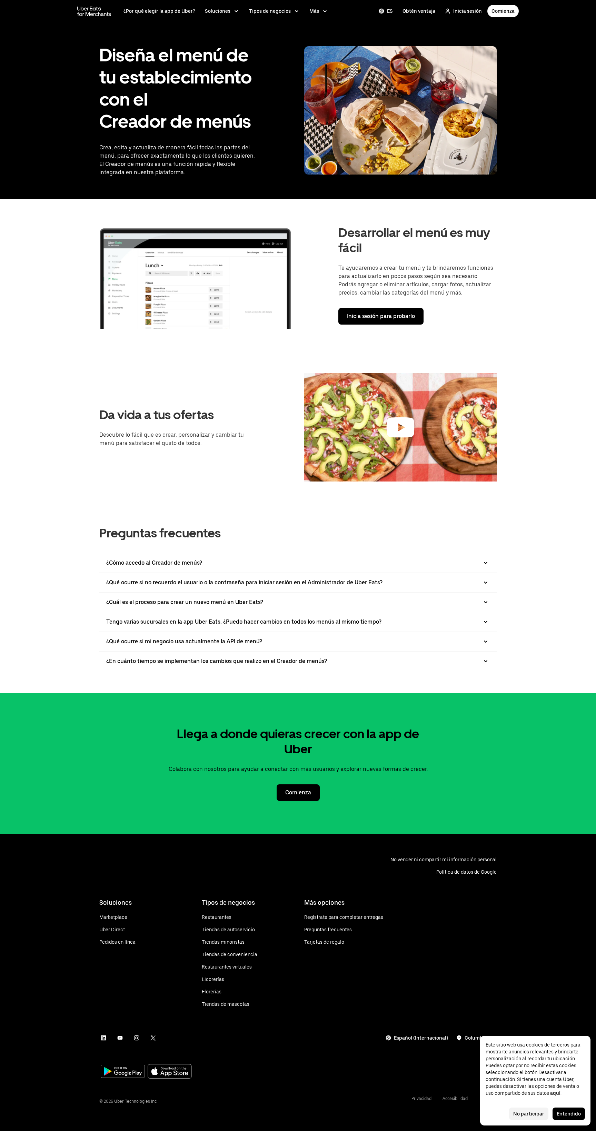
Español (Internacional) (421, 1038)
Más (314, 11)
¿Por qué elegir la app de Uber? (159, 11)
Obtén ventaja (419, 11)
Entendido (569, 1114)
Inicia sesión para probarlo (381, 316)
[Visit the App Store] (170, 1072)
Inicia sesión (467, 11)
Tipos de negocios (270, 11)
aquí (555, 1093)
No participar (528, 1114)
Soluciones (217, 11)
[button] (400, 427)
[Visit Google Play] (123, 1072)
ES (390, 11)
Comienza (503, 11)
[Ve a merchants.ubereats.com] (94, 11)
